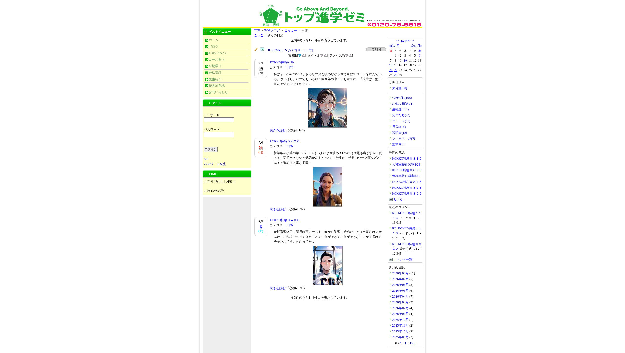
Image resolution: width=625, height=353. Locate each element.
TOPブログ (272, 30)
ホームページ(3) (403, 138)
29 (395, 75)
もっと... (399, 199)
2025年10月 (400, 331)
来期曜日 (215, 66)
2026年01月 (400, 314)
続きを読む (278, 130)
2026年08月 (400, 273)
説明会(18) (399, 133)
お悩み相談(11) (402, 103)
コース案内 (217, 59)
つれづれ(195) (402, 98)
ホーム (213, 40)
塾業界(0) (398, 144)
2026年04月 (400, 296)
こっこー (290, 30)
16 (411, 343)
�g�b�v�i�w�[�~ (239, 11)
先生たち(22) (401, 115)
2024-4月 (405, 40)
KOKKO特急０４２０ (285, 141)
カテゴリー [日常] (300, 50)
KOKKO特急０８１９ (407, 170)
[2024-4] (276, 50)
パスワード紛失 (215, 164)
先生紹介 (215, 79)
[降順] (321, 55)
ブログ (213, 46)
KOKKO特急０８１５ (407, 182)
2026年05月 (400, 290)
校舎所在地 (217, 85)
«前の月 (394, 46)
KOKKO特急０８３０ (407, 158)
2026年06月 (400, 285)
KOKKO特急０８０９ (407, 193)
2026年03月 (400, 302)
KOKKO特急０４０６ (285, 220)
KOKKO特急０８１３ (407, 187)
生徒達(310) (400, 109)
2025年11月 (400, 325)
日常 (290, 67)
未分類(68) (399, 88)
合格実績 (215, 72)
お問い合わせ (218, 92)
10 (405, 60)
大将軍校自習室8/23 (406, 164)
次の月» (416, 46)
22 (395, 70)
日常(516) (399, 127)
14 (391, 65)
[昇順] (303, 55)
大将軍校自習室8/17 (406, 176)
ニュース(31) (401, 121)
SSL (206, 159)
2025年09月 (400, 337)
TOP (257, 30)
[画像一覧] (263, 49)
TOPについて (218, 53)
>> (412, 40)
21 (391, 70)
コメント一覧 (402, 259)
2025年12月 (400, 320)
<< (397, 40)
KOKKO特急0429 (282, 62)
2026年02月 (400, 308)
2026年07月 (400, 279)
